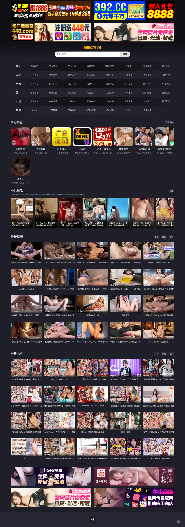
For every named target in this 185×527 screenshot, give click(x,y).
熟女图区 (147, 92)
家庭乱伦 (53, 101)
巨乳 (164, 237)
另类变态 (166, 83)
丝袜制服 (128, 75)
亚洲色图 (53, 92)
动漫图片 (91, 92)
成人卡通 (72, 83)
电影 (18, 83)
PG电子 (34, 66)
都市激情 (34, 101)
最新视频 (17, 237)
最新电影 (17, 353)
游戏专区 (91, 66)
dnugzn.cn (92, 47)
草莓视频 (72, 110)
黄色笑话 (147, 101)
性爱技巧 (166, 101)
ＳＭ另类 (166, 75)
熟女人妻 (110, 75)
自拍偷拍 (53, 75)
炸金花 (128, 66)
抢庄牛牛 (166, 66)
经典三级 (128, 83)
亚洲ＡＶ (34, 75)
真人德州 (53, 66)
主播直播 (147, 75)
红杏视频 (110, 110)
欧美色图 (72, 92)
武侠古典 (91, 101)
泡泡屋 (128, 110)
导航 (18, 110)
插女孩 (34, 110)
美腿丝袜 (110, 92)
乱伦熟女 (147, 83)
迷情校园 (110, 101)
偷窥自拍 (34, 92)
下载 (171, 191)
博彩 (18, 66)
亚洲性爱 (34, 83)
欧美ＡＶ (72, 75)
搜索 (125, 54)
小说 (18, 101)
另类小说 (128, 101)
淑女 (164, 353)
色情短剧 (147, 110)
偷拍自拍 (53, 83)
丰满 (156, 353)
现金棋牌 (147, 66)
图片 (18, 92)
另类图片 (166, 92)
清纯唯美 (128, 92)
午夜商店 (53, 110)
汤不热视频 (91, 110)
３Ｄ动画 (91, 75)
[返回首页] (179, 521)
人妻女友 (72, 101)
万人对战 (72, 66)
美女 (156, 237)
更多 (171, 237)
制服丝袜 (110, 83)
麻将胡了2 (109, 66)
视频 (18, 75)
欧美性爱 (91, 83)
